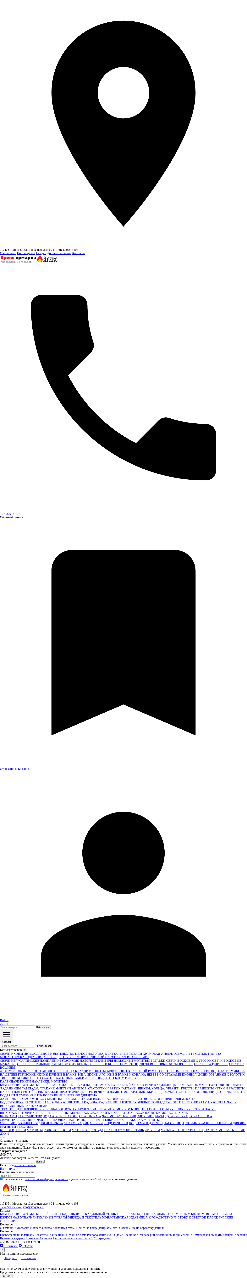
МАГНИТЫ (152, 1119)
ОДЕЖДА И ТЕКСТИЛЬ (84, 1217)
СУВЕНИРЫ (8, 1123)
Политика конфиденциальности (97, 1228)
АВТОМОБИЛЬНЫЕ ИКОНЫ (20, 1071)
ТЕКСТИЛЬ (156, 1098)
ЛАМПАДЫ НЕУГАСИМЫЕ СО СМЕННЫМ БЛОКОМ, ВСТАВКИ (46, 1098)
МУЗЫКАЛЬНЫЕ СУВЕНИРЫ (182, 1130)
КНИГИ (25, 1081)
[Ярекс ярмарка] (15, 1200)
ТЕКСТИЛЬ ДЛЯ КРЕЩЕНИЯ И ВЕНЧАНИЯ (31, 1109)
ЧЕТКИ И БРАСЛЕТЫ (230, 1088)
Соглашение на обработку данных (141, 1228)
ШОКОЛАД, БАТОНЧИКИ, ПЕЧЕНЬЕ (26, 1112)
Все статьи (42, 1234)
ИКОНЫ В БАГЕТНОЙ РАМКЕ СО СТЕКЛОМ (147, 1071)
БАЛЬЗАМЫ (8, 1116)
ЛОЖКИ (65, 1130)
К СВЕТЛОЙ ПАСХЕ (201, 1109)
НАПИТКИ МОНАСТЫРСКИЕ (166, 1112)
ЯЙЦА (87, 1123)
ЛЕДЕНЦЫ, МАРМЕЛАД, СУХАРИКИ (80, 1112)
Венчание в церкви (12, 1238)
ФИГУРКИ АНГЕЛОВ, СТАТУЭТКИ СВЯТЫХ (88, 1088)
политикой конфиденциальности (46, 1179)
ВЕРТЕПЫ (97, 1119)
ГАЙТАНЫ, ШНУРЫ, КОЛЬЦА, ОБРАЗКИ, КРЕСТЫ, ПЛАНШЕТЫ (167, 1088)
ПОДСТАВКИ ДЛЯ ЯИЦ (146, 1123)
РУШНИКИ (178, 1109)
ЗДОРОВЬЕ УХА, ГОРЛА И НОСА (188, 1116)
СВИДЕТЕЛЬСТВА (233, 1092)
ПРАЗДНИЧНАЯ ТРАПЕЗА (70, 1119)
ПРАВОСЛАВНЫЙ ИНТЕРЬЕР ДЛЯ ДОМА (67, 1095)
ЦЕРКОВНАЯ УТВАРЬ (16, 1217)
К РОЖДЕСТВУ (119, 1112)
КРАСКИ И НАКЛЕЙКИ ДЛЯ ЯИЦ (222, 1123)
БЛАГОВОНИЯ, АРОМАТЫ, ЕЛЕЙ (24, 1085)
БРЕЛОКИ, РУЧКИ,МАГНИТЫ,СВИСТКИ (29, 1130)
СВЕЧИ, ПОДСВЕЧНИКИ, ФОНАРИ (25, 1119)
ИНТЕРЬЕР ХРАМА (196, 1102)
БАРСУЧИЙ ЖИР (30, 1116)
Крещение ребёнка (234, 1234)
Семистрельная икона (67, 1238)
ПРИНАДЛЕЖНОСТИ (180, 1098)
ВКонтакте (10, 1246)
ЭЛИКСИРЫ (145, 1116)
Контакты (78, 253)
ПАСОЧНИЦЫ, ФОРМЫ (181, 1123)
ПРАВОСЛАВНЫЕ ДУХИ (67, 1085)
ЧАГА (97, 1116)
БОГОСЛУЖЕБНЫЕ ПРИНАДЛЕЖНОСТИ (151, 1102)
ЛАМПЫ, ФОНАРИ (123, 1092)
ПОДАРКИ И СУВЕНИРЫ (18, 1095)
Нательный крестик (39, 1238)
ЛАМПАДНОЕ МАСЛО (193, 1085)
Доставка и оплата (59, 253)
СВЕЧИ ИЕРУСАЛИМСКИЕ (19, 1060)
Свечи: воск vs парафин (139, 1234)
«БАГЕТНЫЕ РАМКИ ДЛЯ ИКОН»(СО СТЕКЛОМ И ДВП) (95, 1078)
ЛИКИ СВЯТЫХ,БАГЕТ (37, 1078)
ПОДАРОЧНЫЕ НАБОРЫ (60, 1116)
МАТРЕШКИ (81, 1130)
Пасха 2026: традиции (97, 1238)
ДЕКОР (119, 1119)
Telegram (27, 1246)
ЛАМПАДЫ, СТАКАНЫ (38, 1088)
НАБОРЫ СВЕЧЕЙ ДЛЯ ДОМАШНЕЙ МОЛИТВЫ (115, 1060)
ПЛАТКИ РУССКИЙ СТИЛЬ (124, 1130)
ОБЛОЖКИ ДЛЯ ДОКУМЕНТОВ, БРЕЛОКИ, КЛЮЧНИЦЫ (178, 1092)
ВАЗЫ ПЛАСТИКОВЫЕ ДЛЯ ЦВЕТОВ (120, 1098)
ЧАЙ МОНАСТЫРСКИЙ (119, 1116)
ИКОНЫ (55, 1214)
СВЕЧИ (227, 1214)
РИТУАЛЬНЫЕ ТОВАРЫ (50, 1217)
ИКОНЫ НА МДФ (101, 1071)
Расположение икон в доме (105, 1234)
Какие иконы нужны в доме (67, 1234)
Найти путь (7, 1168)
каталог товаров (25, 1165)
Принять (6, 1276)
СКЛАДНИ (80, 1071)
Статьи (70, 1228)
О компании (8, 253)
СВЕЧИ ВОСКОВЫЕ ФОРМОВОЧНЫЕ (166, 1064)
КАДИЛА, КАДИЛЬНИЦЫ (102, 1102)
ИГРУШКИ (152, 1130)
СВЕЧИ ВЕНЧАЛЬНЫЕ (33, 1064)
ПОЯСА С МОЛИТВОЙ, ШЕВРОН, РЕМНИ (94, 1109)
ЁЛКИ (109, 1119)
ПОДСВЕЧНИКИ (97, 1092)
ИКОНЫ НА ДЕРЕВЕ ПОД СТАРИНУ (206, 1071)
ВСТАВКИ (158, 1060)
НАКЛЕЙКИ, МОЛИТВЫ (49, 1081)
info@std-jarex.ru (33, 1207)
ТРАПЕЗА (211, 1130)
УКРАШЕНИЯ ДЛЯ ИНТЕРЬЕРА (40, 1123)
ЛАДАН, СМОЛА (98, 1085)
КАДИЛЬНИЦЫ (165, 1085)
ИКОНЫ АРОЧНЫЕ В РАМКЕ (108, 1074)
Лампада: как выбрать (207, 1234)
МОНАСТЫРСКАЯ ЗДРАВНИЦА (125, 1217)
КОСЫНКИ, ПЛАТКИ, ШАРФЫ (146, 1109)
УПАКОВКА (134, 1119)
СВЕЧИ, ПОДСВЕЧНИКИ (110, 1123)
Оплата (47, 1228)
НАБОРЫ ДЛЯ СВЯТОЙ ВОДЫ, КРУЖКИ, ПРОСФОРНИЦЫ (42, 1092)
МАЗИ (159, 1116)
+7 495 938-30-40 (11, 513)
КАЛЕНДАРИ (9, 1081)
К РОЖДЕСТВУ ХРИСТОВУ (168, 1217)
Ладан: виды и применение (174, 1234)
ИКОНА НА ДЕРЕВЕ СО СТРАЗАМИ (155, 1074)
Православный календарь (17, 1234)
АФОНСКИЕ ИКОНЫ (57, 1071)
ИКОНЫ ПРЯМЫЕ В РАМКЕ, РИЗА (61, 1074)
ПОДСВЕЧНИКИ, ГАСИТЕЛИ (20, 1102)
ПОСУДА (97, 1130)
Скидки (41, 253)
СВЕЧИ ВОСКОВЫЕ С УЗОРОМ (188, 1060)
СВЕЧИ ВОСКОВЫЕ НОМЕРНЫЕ (114, 1064)
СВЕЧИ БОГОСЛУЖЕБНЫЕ (70, 1064)
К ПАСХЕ (137, 1112)
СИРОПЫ (86, 1116)
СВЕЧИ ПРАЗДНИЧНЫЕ (211, 1064)
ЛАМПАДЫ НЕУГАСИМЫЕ (59, 1060)
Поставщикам (26, 253)
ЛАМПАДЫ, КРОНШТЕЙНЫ (62, 1102)
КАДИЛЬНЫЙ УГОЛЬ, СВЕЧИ (132, 1085)
